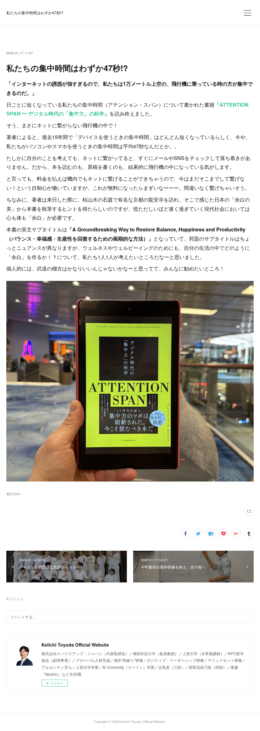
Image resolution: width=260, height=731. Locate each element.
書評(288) (13, 494)
